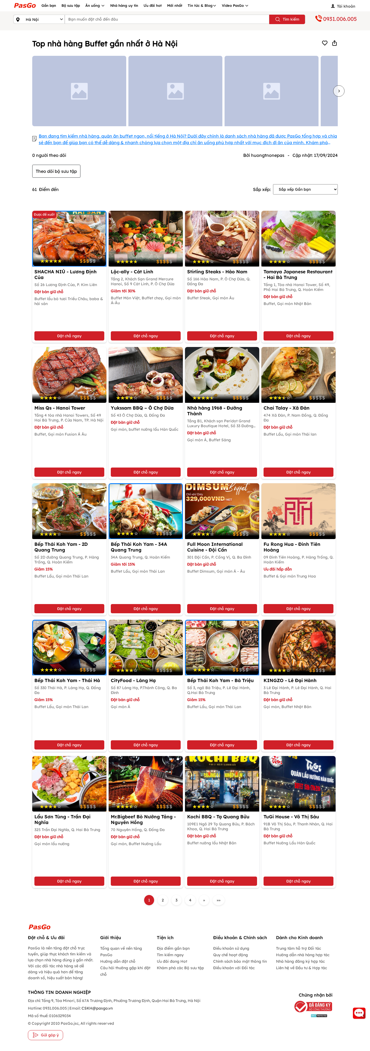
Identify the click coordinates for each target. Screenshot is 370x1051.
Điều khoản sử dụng (231, 948)
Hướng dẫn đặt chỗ (117, 961)
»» (218, 900)
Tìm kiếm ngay (170, 954)
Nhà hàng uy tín (124, 5)
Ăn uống (93, 5)
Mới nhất (174, 5)
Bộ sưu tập (70, 5)
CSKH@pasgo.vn (97, 1008)
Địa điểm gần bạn (173, 948)
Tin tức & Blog (200, 5)
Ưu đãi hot (153, 5)
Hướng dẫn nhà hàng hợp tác (302, 954)
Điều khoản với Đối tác (234, 967)
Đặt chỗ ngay (69, 335)
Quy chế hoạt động (230, 954)
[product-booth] (146, 238)
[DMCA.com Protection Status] (311, 1015)
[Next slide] (339, 91)
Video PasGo (233, 5)
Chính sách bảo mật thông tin (240, 961)
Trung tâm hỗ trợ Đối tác (298, 948)
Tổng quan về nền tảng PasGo (121, 951)
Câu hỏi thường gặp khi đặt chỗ (125, 971)
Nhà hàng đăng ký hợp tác (300, 961)
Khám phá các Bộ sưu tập (180, 967)
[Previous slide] (31, 91)
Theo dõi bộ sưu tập (56, 171)
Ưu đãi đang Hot (172, 961)
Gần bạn (48, 5)
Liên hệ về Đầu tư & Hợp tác (301, 967)
